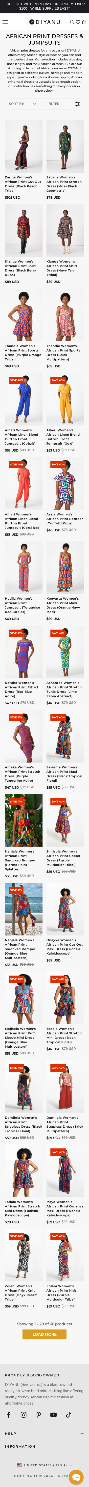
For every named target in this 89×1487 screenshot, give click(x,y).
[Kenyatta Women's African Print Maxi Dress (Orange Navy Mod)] (65, 567)
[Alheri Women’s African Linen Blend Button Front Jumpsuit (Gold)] (65, 399)
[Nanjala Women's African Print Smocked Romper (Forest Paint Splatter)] (24, 820)
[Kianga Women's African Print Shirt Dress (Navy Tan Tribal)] (65, 230)
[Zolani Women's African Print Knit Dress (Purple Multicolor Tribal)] (65, 1255)
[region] (44, 6)
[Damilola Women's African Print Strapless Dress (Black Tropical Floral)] (24, 1086)
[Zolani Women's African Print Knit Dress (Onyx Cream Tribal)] (24, 1255)
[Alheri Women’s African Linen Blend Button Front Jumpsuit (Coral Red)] (24, 483)
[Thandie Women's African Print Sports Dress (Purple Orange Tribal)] (24, 315)
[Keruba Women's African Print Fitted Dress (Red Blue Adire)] (24, 652)
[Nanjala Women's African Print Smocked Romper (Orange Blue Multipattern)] (24, 909)
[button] (76, 1477)
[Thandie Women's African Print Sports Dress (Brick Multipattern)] (65, 315)
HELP (10, 1433)
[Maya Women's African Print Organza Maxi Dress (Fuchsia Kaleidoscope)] (65, 1170)
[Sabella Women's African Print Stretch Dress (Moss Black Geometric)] (65, 146)
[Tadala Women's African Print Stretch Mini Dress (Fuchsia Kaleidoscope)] (24, 1170)
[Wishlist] (78, 22)
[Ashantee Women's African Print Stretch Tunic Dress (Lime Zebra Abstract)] (65, 652)
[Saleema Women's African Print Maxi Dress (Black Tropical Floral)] (65, 736)
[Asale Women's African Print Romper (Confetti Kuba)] (65, 483)
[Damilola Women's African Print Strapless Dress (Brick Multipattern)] (65, 1086)
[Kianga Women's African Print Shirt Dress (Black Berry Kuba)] (24, 230)
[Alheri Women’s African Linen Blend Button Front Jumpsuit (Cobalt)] (24, 399)
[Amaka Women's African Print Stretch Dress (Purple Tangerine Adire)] (24, 736)
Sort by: (16, 104)
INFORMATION (20, 1446)
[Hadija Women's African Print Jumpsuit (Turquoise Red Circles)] (24, 567)
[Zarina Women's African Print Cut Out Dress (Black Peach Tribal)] (24, 146)
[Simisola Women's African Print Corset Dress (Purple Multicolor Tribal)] (65, 820)
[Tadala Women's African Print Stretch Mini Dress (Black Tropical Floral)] (65, 998)
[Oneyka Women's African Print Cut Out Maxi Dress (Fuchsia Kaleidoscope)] (65, 909)
